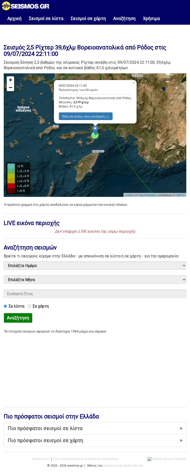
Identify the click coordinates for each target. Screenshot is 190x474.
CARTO (180, 195)
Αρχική (14, 18)
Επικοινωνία (40, 459)
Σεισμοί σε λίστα (46, 18)
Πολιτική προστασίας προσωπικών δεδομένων (86, 459)
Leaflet (129, 195)
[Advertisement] (95, 31)
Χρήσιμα (151, 18)
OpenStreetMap (147, 195)
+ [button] (10, 80)
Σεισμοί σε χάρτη (88, 18)
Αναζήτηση (124, 18)
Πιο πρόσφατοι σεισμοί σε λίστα (95, 428)
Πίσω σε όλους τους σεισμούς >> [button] (85, 116)
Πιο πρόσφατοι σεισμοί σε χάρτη (95, 440)
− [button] (10, 87)
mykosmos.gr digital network (123, 465)
